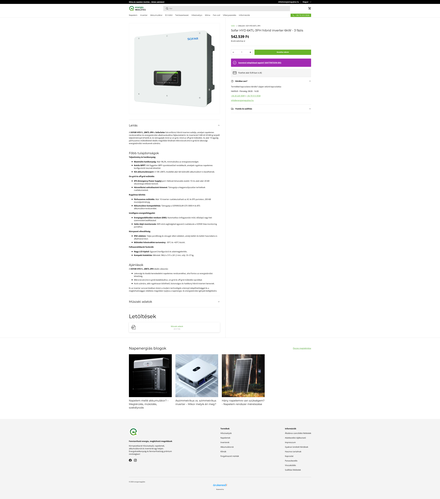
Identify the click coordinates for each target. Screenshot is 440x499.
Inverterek (224, 442)
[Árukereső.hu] (220, 486)
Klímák (223, 451)
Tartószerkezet (182, 15)
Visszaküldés (290, 465)
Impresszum (290, 442)
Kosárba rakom (283, 52)
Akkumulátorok (227, 447)
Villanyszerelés (229, 15)
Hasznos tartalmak (293, 451)
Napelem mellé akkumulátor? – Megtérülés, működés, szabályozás (149, 404)
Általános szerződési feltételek (298, 433)
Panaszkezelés (291, 460)
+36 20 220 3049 (238, 96)
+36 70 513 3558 (253, 96)
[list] (174, 68)
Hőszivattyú (196, 15)
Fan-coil (216, 15)
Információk (244, 15)
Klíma (207, 15)
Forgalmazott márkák (229, 456)
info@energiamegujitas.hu (288, 2)
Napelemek (225, 438)
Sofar (233, 26)
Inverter (143, 15)
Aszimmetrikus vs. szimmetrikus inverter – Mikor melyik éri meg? (195, 402)
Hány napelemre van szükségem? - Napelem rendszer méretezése (243, 402)
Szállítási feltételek (293, 470)
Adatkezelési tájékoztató (295, 438)
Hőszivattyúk (226, 433)
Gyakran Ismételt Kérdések (296, 447)
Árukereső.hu (220, 489)
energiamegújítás (139, 482)
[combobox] (226, 8)
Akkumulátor (156, 15)
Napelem (133, 15)
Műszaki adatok (177, 326)
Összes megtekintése (302, 348)
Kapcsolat (289, 456)
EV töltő (168, 15)
